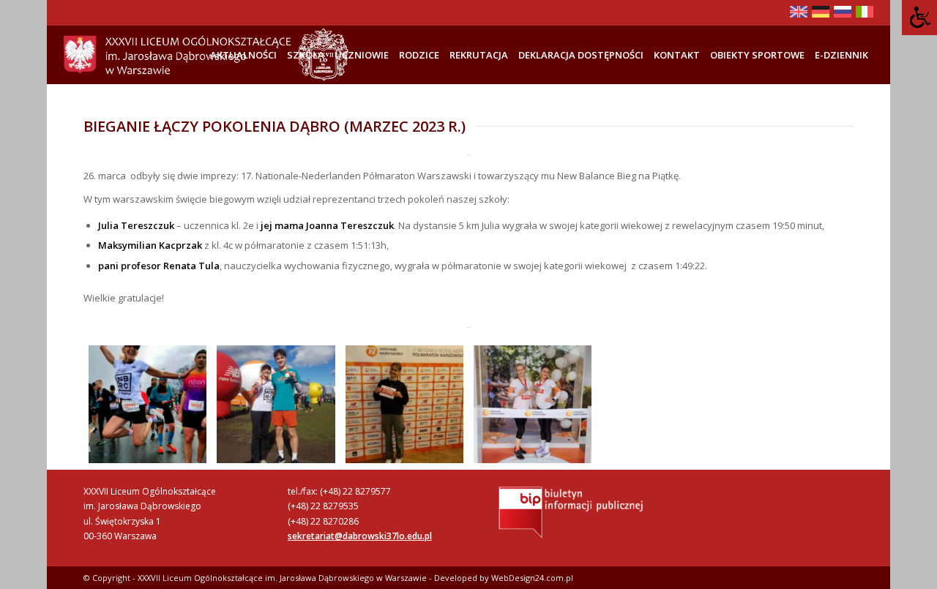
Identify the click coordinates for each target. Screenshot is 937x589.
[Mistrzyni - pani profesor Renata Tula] (147, 404)
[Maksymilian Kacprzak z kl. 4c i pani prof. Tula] (276, 404)
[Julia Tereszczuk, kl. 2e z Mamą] (532, 404)
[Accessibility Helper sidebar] (919, 17)
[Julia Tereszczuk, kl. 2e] (404, 404)
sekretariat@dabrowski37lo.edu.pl (360, 536)
